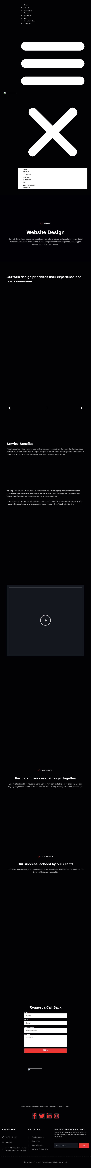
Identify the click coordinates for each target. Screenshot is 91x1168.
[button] (52, 97)
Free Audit (27, 13)
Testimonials (27, 15)
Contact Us (27, 23)
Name (26, 1012)
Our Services (28, 10)
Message (27, 1034)
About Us (26, 7)
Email (26, 1020)
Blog (25, 18)
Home (25, 5)
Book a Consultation (30, 21)
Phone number (29, 1027)
